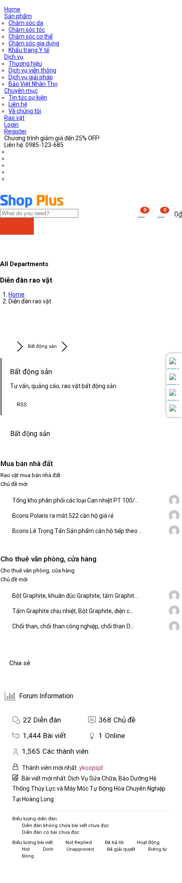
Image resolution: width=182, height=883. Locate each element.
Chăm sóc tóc (26, 29)
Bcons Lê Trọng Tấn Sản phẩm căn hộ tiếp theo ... (77, 531)
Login (11, 124)
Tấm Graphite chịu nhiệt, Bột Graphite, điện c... (72, 611)
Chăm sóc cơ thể (30, 36)
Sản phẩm (18, 16)
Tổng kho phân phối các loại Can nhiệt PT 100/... (75, 500)
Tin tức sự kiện (27, 97)
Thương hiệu (25, 63)
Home (12, 9)
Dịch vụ (13, 56)
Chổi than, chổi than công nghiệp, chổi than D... (73, 626)
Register (15, 131)
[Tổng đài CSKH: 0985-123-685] (172, 361)
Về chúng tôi (24, 111)
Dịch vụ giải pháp (30, 77)
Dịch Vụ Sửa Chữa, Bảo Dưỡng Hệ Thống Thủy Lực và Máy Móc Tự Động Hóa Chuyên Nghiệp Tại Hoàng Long (88, 788)
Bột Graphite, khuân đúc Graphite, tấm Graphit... (75, 595)
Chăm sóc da (25, 22)
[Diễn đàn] (8, 346)
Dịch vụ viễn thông (32, 70)
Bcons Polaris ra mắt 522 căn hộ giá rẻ (62, 515)
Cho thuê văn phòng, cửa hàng (48, 559)
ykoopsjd (91, 767)
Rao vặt (14, 117)
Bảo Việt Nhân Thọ (33, 84)
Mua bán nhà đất (26, 463)
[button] (161, 213)
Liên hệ (17, 104)
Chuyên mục (21, 90)
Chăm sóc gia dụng (33, 43)
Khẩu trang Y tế (28, 50)
